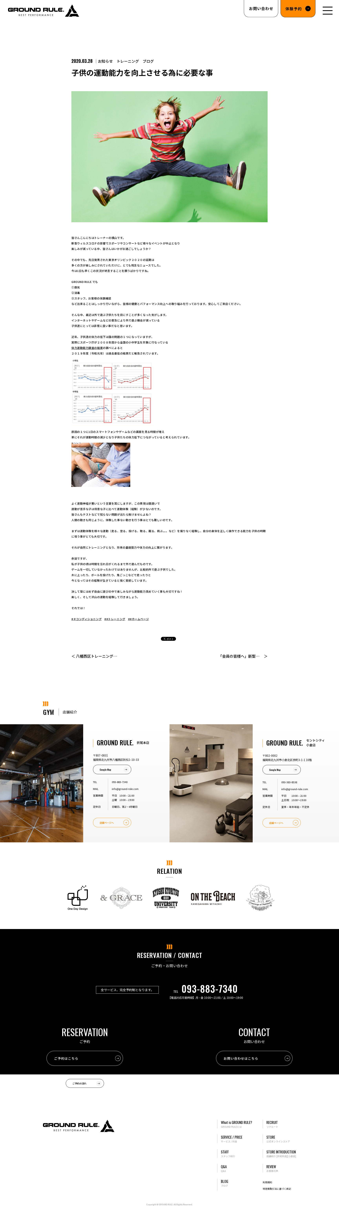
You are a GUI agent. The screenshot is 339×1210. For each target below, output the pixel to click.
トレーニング (128, 61)
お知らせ (105, 61)
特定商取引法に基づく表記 (277, 1188)
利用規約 (267, 1182)
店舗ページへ (107, 822)
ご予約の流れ (79, 1083)
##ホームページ (138, 619)
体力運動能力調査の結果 (87, 348)
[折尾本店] (281, 1156)
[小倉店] (291, 1156)
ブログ (148, 61)
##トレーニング (114, 619)
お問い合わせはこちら (241, 1058)
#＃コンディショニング (86, 619)
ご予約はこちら (66, 1058)
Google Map (105, 769)
